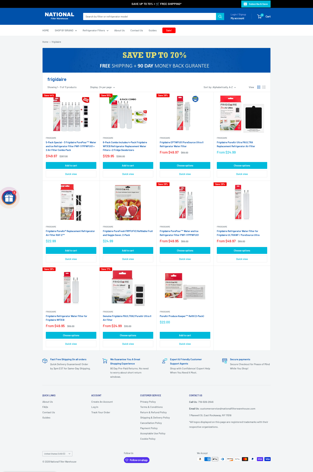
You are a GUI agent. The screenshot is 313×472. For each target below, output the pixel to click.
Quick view (71, 173)
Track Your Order (100, 412)
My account (237, 18)
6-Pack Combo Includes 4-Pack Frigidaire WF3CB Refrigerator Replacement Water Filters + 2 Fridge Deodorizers (125, 146)
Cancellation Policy (151, 422)
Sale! (169, 30)
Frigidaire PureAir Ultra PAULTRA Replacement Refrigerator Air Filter (236, 144)
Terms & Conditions (151, 406)
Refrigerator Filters (94, 30)
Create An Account (102, 401)
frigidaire (56, 41)
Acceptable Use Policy (152, 433)
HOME (45, 30)
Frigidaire (51, 138)
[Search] (220, 16)
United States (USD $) (54, 453)
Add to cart (71, 165)
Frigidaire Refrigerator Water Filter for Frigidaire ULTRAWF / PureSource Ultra (238, 233)
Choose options (185, 165)
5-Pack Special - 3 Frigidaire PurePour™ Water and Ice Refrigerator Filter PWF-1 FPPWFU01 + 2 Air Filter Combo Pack (71, 146)
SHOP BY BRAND (64, 30)
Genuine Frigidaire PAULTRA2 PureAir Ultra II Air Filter (127, 318)
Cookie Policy (148, 438)
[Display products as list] (264, 87)
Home (45, 41)
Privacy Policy (148, 401)
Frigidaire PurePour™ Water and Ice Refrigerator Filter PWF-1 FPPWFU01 (179, 233)
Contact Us (136, 30)
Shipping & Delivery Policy (155, 417)
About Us (119, 30)
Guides (153, 30)
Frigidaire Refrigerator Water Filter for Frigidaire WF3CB (66, 318)
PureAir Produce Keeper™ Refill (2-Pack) (182, 316)
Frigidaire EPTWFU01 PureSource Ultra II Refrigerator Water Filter (181, 144)
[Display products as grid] (258, 87)
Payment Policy (149, 428)
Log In (94, 406)
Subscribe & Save (258, 3)
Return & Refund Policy (153, 412)
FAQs (45, 406)
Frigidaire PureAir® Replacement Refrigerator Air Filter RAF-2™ (70, 233)
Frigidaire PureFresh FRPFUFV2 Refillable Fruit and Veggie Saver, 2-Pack (128, 233)
